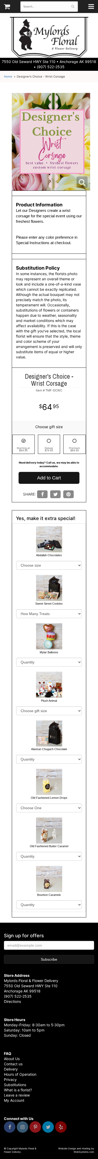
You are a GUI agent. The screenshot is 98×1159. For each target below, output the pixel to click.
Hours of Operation (20, 1074)
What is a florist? (18, 1090)
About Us (12, 1058)
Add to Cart (49, 477)
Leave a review (17, 1095)
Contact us (13, 1064)
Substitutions (15, 1084)
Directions (12, 1001)
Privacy (10, 1079)
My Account (14, 1100)
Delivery (11, 1069)
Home (8, 76)
